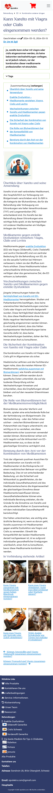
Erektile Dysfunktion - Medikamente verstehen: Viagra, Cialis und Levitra (26, 100)
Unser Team (11, 707)
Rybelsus (11, 742)
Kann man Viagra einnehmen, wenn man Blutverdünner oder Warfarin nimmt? (38, 590)
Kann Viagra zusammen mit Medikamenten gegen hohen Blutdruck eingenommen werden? (11, 592)
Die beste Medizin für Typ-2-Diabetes (23, 738)
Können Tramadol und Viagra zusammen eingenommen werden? (24, 662)
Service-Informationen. (16, 697)
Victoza (11, 746)
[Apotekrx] (12, 5)
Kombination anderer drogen (33, 13)
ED (17, 13)
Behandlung (8, 13)
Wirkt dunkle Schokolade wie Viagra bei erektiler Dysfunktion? (38, 636)
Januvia (11, 751)
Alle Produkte (12, 683)
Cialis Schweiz (14, 729)
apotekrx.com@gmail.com (22, 780)
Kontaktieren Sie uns (15, 688)
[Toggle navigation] (48, 5)
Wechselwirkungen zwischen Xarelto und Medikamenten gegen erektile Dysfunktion (27, 112)
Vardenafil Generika (17, 734)
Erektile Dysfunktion (13, 721)
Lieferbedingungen (15, 692)
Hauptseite (7, 784)
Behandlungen (8, 716)
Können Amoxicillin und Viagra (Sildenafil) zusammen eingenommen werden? (22, 654)
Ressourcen (10, 711)
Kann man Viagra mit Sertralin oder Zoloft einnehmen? (12, 635)
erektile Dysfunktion (36, 246)
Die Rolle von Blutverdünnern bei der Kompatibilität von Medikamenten (26, 131)
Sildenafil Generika (17, 724)
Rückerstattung (12, 702)
